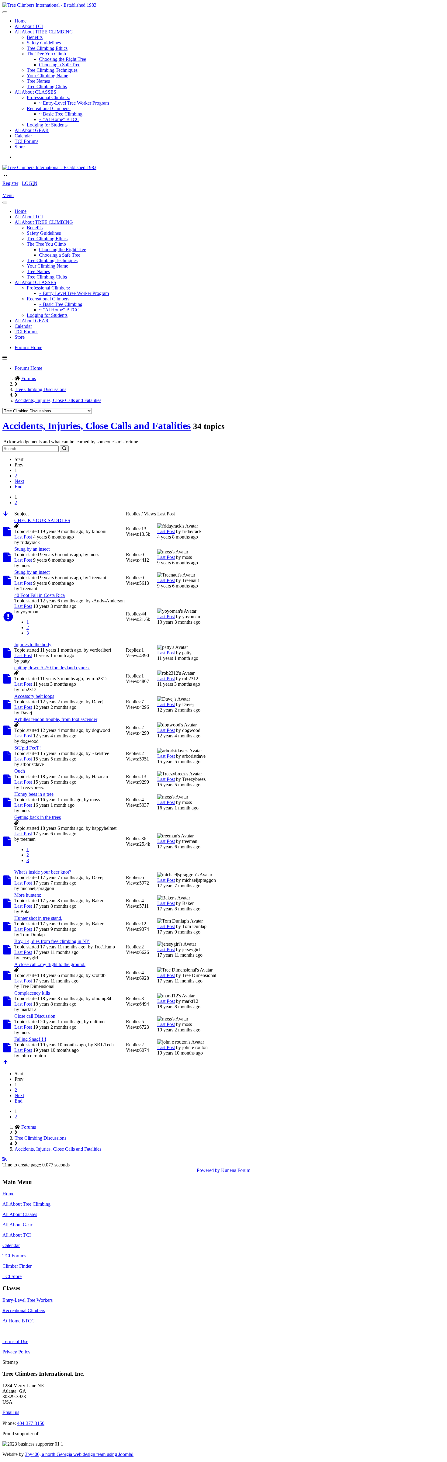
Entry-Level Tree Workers (27, 1300)
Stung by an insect (32, 549)
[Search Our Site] (13, 174)
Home (20, 20)
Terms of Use (15, 1341)
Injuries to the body (32, 644)
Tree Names (38, 81)
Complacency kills (32, 993)
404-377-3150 (30, 1423)
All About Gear (17, 1224)
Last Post (23, 536)
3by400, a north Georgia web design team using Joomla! (79, 1454)
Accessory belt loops (34, 696)
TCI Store (12, 1276)
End (19, 486)
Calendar (23, 135)
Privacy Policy (16, 1351)
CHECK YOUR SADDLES (42, 520)
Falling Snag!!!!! (30, 1039)
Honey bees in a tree (34, 794)
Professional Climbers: (48, 97)
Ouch (19, 771)
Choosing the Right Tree (62, 59)
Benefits (35, 37)
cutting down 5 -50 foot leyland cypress (52, 667)
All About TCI (29, 26)
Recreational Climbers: (49, 108)
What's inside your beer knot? (42, 872)
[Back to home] (49, 5)
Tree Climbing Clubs (47, 86)
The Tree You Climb (46, 53)
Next (19, 481)
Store (20, 146)
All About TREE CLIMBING (44, 31)
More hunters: (27, 895)
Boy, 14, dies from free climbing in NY (52, 941)
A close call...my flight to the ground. (49, 964)
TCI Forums (26, 141)
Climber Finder (17, 1266)
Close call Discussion (34, 1016)
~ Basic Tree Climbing (60, 113)
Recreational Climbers (23, 1310)
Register (10, 183)
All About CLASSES (35, 92)
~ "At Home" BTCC (59, 119)
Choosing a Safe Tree (59, 64)
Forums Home (28, 347)
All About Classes (19, 1214)
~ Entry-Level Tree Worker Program (74, 103)
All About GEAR (32, 130)
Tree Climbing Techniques (52, 70)
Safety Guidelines (44, 42)
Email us (10, 1412)
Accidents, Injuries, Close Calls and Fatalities (96, 425)
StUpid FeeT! (27, 747)
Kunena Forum (235, 1170)
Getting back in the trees (37, 817)
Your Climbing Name (47, 75)
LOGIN (29, 183)
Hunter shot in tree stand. (38, 918)
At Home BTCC (18, 1320)
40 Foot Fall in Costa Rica (39, 595)
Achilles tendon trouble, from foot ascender (55, 719)
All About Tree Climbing (26, 1204)
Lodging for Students (47, 124)
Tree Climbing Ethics (47, 48)
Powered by (208, 1170)
